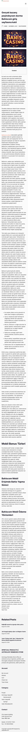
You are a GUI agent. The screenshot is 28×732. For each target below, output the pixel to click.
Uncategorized (22, 26)
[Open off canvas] (25, 3)
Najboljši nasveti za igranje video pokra (12, 624)
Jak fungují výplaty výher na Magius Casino (14, 631)
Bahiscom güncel (6, 135)
